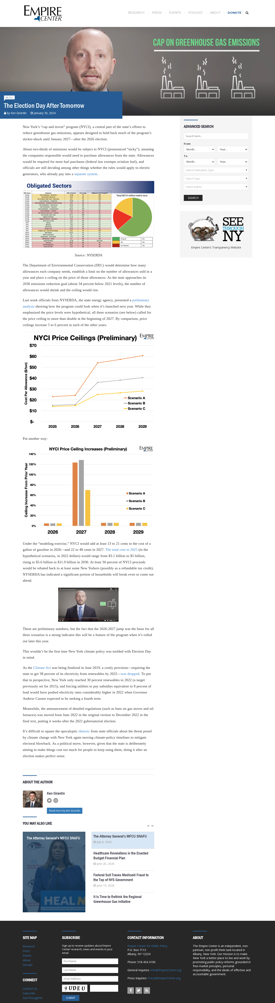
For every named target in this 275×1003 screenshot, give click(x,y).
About (215, 13)
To (185, 156)
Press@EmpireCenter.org (164, 978)
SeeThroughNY (32, 998)
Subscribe (29, 993)
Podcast (195, 13)
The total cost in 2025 (121, 550)
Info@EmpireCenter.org (166, 970)
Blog (9, 97)
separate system (85, 174)
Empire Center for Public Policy (147, 946)
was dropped (130, 674)
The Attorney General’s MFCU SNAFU (53, 838)
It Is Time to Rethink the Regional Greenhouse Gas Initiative (117, 899)
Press (157, 13)
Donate (234, 13)
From (187, 144)
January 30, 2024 (45, 113)
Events (175, 13)
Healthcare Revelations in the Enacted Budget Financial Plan (120, 856)
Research (136, 13)
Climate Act (42, 668)
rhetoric (84, 731)
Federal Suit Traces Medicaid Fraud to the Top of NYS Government (121, 877)
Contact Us (30, 989)
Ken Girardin (19, 113)
